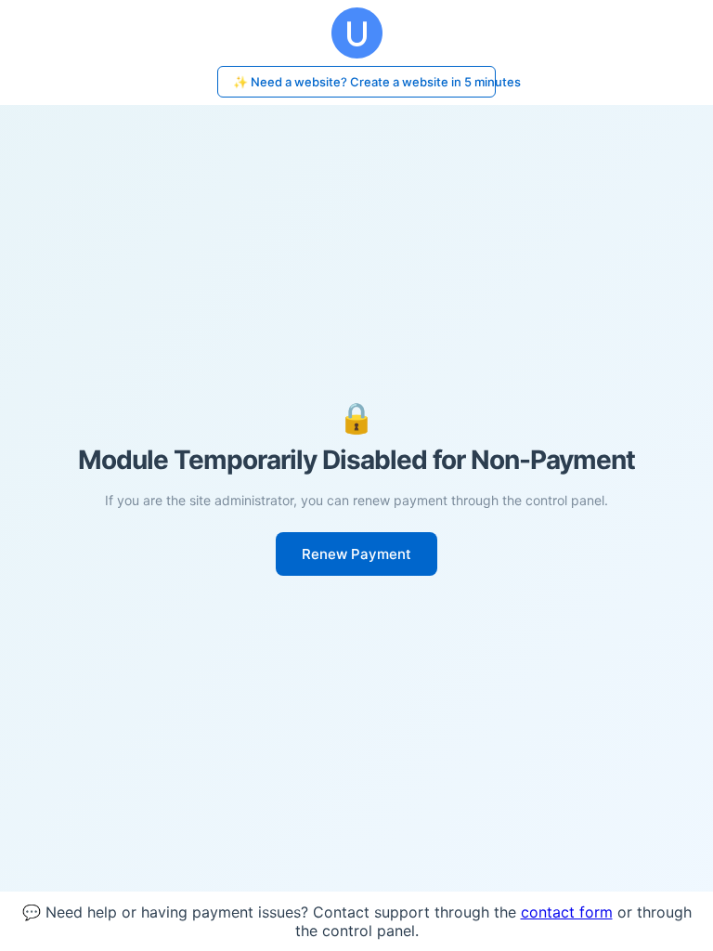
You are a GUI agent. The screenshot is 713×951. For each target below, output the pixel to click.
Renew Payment (356, 554)
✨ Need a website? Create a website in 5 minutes (364, 81)
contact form (567, 912)
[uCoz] (356, 33)
